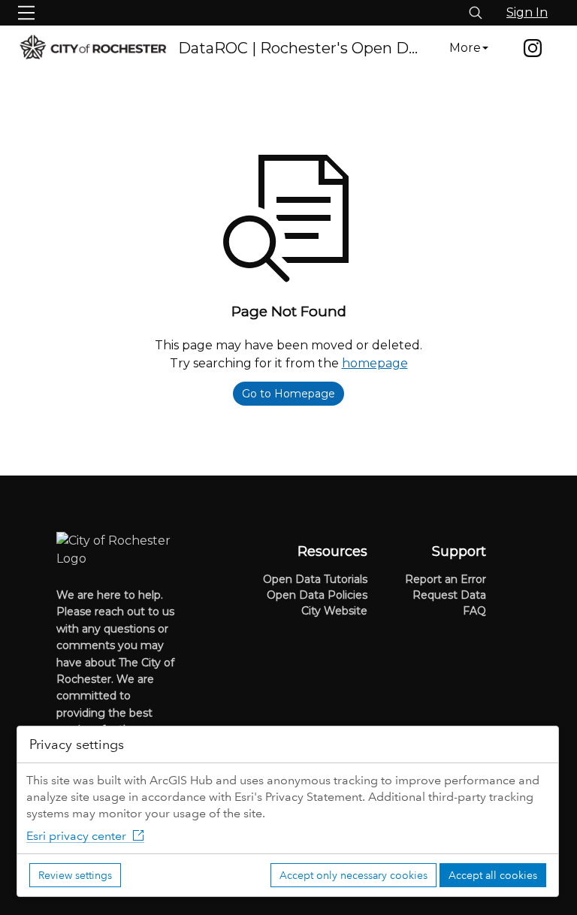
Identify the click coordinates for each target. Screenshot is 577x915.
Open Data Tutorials (315, 579)
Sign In (527, 12)
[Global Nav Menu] (26, 13)
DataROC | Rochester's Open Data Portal (300, 48)
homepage (375, 363)
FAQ (474, 611)
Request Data (449, 595)
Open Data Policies (317, 595)
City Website (334, 611)
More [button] (465, 48)
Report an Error (445, 579)
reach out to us (134, 611)
